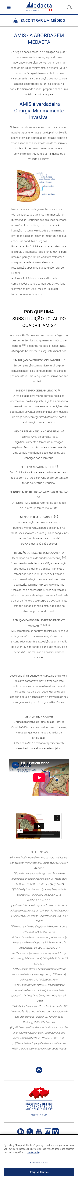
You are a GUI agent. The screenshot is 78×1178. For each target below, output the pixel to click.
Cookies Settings (39, 1162)
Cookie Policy (33, 1152)
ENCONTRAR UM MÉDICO (42, 20)
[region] (39, 1156)
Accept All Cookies (39, 1172)
